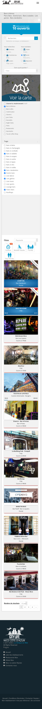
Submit (36, 38)
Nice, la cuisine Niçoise (14, 663)
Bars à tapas (10, 162)
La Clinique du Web (21, 643)
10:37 (16, 104)
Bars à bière (10, 145)
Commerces (13, 55)
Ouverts (8, 247)
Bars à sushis (11, 159)
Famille (30, 250)
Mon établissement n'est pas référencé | (16, 700)
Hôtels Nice (10, 660)
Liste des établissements (14, 655)
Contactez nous (11, 665)
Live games (10, 178)
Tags (6, 141)
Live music (10, 181)
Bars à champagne (13, 148)
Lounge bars (10, 187)
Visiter (28, 49)
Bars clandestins (12, 170)
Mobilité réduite (19, 250)
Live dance (10, 176)
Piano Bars (10, 190)
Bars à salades (11, 154)
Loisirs (11, 61)
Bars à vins (10, 165)
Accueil (8, 652)
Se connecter (35, 700)
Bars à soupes (11, 156)
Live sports (10, 184)
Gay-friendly (9, 258)
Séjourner (29, 61)
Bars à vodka (11, 167)
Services (11, 49)
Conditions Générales (16, 698)
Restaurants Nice (12, 657)
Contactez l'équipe (32, 698)
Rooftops (9, 192)
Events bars (10, 173)
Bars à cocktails (12, 151)
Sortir (27, 55)
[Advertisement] (17, 219)
